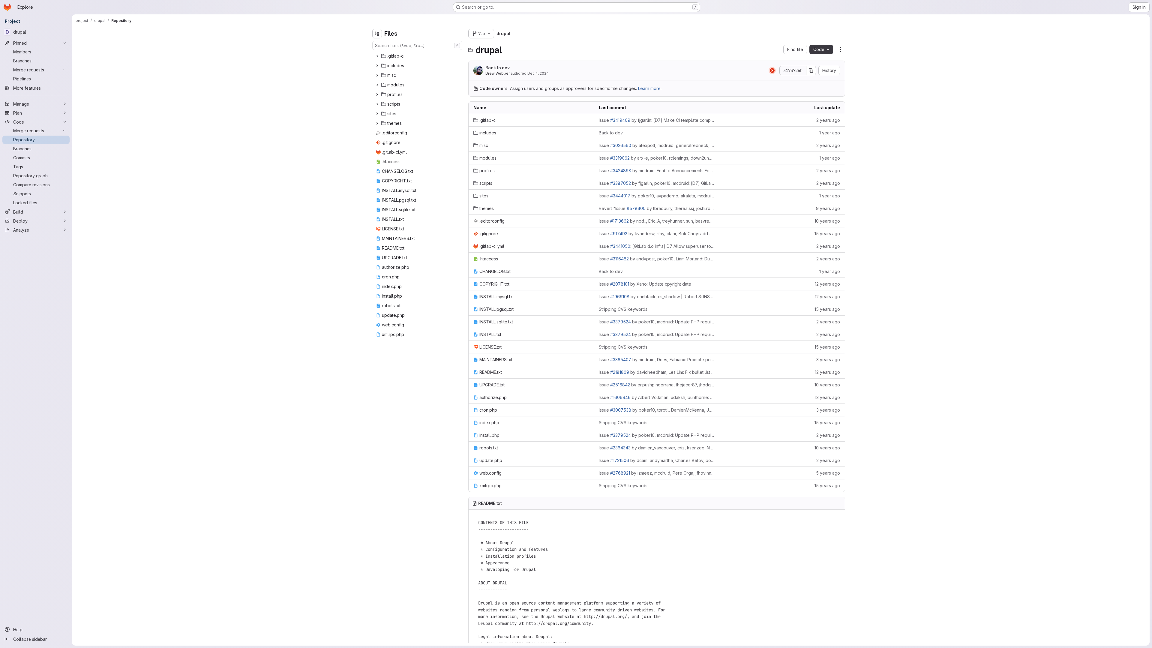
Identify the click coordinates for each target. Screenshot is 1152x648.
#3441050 (620, 246)
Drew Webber (497, 73)
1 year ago (829, 132)
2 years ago (828, 120)
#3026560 (620, 145)
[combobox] (417, 45)
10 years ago (827, 221)
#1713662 (619, 221)
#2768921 (620, 473)
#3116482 (619, 258)
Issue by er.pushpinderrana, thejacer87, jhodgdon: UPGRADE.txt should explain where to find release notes (657, 384)
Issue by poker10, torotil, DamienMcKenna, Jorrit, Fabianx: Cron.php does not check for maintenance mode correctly (657, 409)
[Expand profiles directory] (377, 94)
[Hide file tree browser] (377, 33)
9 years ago (828, 208)
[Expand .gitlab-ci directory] (377, 56)
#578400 (636, 208)
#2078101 (619, 283)
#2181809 (619, 372)
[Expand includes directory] (377, 65)
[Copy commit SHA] (811, 70)
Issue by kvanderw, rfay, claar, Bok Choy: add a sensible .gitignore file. (657, 233)
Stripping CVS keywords (623, 309)
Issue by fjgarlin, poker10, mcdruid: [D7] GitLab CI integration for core (657, 183)
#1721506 (619, 460)
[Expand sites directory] (377, 113)
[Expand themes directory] (377, 123)
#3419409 (620, 120)
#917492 (618, 233)
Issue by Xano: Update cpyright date (645, 283)
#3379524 (620, 321)
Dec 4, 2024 (538, 73)
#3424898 (620, 170)
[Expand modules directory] (377, 84)
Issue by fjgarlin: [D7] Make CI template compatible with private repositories (657, 120)
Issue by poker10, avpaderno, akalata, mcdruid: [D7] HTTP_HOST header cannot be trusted (657, 195)
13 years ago (827, 397)
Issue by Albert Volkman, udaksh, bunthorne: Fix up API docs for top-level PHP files (657, 397)
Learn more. (650, 88)
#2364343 (620, 447)
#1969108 (619, 296)
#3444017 (620, 195)
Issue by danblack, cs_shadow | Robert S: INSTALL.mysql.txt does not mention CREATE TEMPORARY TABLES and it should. (657, 296)
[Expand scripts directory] (377, 104)
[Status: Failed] (772, 70)
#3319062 (620, 157)
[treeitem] (418, 56)
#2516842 (620, 384)
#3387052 (620, 183)
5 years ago (828, 473)
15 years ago (827, 233)
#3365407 (620, 359)
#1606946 (620, 397)
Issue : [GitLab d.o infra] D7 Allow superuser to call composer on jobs (657, 246)
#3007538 (620, 409)
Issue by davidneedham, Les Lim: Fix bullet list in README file (657, 372)
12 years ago (827, 283)
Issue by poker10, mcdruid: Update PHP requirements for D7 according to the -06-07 (657, 321)
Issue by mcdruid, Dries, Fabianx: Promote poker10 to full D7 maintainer (657, 359)
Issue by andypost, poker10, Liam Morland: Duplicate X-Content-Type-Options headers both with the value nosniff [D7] (657, 258)
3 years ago (828, 359)
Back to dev (497, 67)
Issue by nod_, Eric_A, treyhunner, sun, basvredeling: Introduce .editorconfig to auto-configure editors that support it (657, 221)
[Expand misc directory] (377, 75)
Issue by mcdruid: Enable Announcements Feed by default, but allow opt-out (657, 170)
